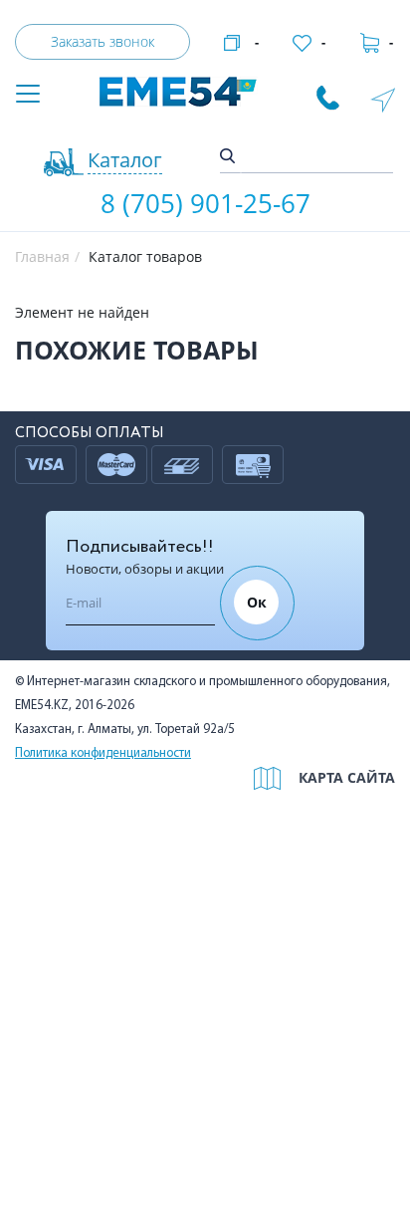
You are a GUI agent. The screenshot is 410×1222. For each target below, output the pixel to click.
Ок (257, 602)
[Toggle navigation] (28, 95)
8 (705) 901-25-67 (205, 203)
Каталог (125, 159)
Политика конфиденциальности (103, 753)
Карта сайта (347, 777)
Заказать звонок (102, 41)
